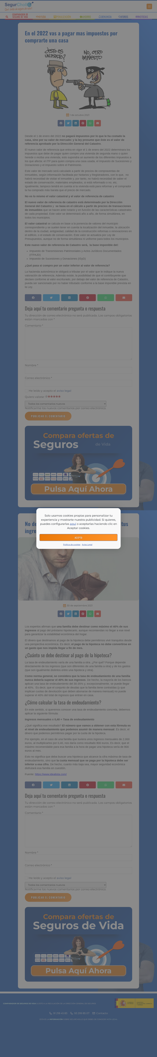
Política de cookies (71, 544)
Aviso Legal (87, 544)
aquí (73, 524)
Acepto (78, 537)
